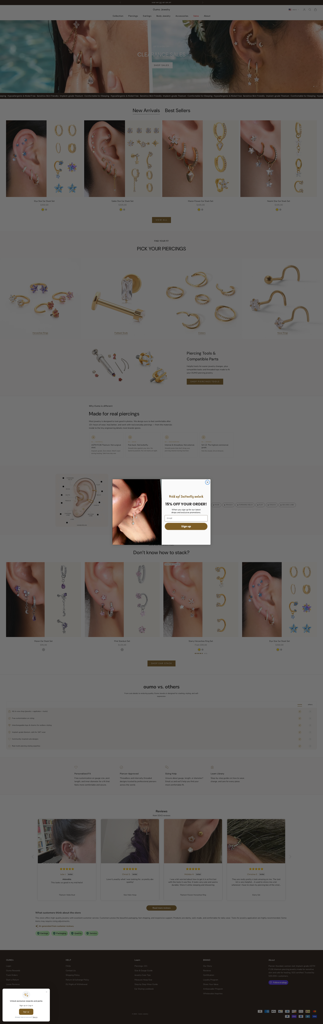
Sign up (186, 526)
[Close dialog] (207, 482)
